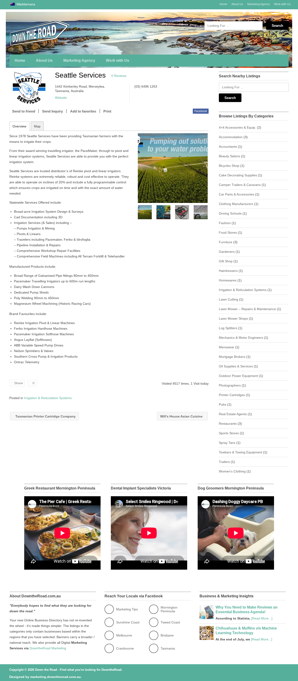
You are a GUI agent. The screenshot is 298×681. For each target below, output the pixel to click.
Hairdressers (228, 271)
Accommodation (231, 137)
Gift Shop (226, 261)
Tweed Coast (170, 622)
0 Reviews (118, 76)
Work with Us (282, 4)
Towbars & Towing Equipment (240, 452)
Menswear (226, 347)
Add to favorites (83, 111)
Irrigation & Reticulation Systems (48, 398)
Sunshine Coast (127, 622)
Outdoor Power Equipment (238, 376)
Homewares (228, 280)
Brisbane (167, 635)
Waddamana (25, 4)
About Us (237, 4)
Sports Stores (229, 433)
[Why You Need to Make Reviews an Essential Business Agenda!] (206, 618)
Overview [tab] (19, 126)
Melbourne (124, 635)
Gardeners (227, 251)
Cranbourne (125, 648)
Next (205, 212)
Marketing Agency (258, 4)
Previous (141, 212)
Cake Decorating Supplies (238, 175)
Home (223, 4)
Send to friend (23, 111)
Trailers (224, 462)
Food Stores (228, 232)
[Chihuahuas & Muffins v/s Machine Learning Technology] (206, 639)
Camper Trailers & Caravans (240, 185)
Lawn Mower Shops (233, 318)
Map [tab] (37, 126)
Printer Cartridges (232, 395)
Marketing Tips (127, 609)
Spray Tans (227, 443)
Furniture (225, 242)
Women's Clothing (232, 471)
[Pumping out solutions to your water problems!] (172, 168)
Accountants (228, 146)
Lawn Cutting (228, 299)
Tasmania (168, 648)
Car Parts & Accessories (236, 194)
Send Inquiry (52, 111)
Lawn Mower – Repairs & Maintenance (247, 309)
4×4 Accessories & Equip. (237, 127)
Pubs (222, 404)
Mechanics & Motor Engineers (241, 337)
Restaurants (228, 423)
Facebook (200, 111)
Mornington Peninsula (169, 609)
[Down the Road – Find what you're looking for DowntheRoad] (53, 33)
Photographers (230, 385)
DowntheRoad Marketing (48, 648)
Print (107, 111)
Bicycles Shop (229, 166)
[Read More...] (261, 618)
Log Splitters (228, 328)
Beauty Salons (229, 156)
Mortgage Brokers (232, 357)
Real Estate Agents (233, 414)
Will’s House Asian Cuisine (181, 416)
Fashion (225, 223)
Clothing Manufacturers (236, 204)
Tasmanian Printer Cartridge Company (45, 416)
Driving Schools (230, 213)
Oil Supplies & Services (236, 366)
